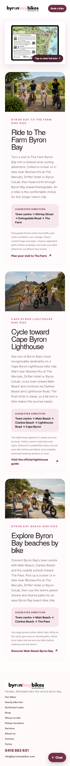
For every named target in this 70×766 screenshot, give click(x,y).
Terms (8, 744)
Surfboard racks (14, 707)
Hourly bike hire (14, 702)
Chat (57, 757)
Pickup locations (14, 723)
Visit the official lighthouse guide (35, 461)
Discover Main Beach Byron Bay (34, 651)
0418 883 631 (17, 750)
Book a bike (57, 8)
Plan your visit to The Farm (31, 256)
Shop (8, 712)
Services (10, 728)
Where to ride (13, 717)
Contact (9, 738)
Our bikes (10, 697)
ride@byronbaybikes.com (20, 756)
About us (10, 733)
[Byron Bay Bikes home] (23, 8)
